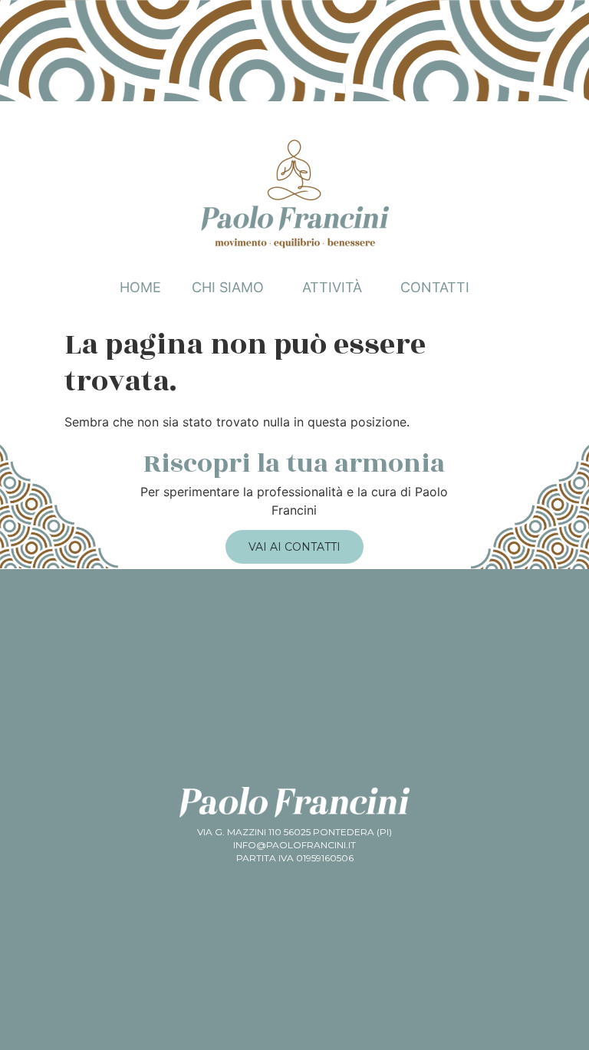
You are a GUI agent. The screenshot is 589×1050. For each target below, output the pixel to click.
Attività (332, 287)
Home (140, 287)
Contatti (434, 287)
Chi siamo (228, 287)
